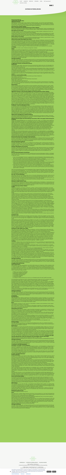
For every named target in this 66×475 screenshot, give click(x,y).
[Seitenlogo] (15, 2)
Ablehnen (54, 471)
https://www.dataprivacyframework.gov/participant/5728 (22, 403)
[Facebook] (50, 5)
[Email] (52, 5)
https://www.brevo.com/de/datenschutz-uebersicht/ (21, 338)
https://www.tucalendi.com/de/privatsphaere (33, 248)
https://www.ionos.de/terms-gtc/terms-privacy (38, 51)
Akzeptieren (49, 471)
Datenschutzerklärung (15, 473)
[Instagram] (51, 5)
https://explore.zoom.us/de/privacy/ (27, 395)
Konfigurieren (28, 473)
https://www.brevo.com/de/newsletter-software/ (21, 320)
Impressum (22, 473)
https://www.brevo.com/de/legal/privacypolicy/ (44, 338)
